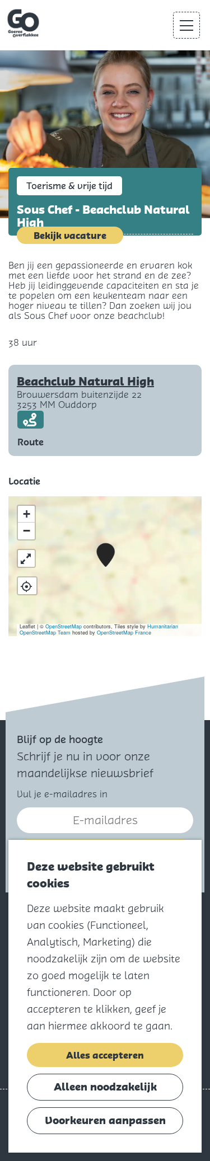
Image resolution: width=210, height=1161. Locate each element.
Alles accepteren (105, 1055)
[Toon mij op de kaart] (27, 585)
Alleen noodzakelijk (105, 1087)
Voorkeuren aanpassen (105, 1120)
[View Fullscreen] (26, 558)
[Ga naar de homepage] (24, 23)
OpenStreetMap (63, 626)
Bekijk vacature (70, 235)
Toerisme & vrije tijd (69, 186)
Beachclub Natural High (85, 381)
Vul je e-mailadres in (62, 794)
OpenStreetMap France (124, 632)
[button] (105, 555)
